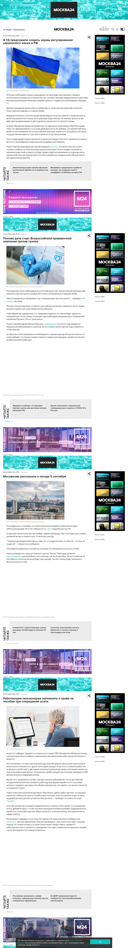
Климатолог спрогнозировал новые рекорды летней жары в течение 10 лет (29, 630)
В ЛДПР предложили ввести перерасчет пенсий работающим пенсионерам (66, 898)
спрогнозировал (13, 556)
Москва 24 (64, 29)
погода (16, 643)
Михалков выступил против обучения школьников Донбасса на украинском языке (30, 170)
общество (9, 183)
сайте (49, 528)
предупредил (50, 324)
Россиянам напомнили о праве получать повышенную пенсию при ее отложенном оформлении (30, 898)
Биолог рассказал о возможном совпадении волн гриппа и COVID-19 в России (68, 408)
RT (7, 103)
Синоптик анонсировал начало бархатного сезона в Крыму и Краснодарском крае (65, 630)
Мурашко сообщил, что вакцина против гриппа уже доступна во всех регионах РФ (29, 408)
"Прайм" (10, 801)
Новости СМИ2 (8, 217)
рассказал (53, 146)
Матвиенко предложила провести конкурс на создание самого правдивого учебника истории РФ (66, 170)
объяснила (11, 821)
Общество (24, 36)
